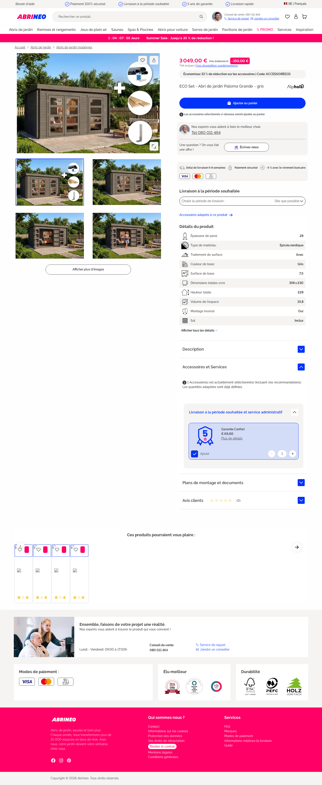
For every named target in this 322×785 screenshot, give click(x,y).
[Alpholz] (295, 86)
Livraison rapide (242, 4)
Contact (153, 726)
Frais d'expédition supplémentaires (217, 65)
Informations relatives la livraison (248, 741)
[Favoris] (287, 16)
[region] (86, 163)
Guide (228, 745)
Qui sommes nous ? (166, 717)
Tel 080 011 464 (206, 132)
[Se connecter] (296, 16)
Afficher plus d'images (88, 269)
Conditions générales (163, 757)
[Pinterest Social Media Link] (69, 760)
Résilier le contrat (162, 746)
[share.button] (154, 60)
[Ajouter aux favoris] (142, 60)
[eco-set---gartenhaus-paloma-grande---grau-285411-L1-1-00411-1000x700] (88, 103)
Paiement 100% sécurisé (87, 4)
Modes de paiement (238, 736)
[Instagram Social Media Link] (61, 760)
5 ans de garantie (200, 4)
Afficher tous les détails (197, 330)
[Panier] (304, 16)
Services (232, 717)
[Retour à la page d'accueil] (31, 16)
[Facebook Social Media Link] (53, 760)
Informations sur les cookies (168, 731)
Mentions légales (160, 752)
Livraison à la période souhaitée (146, 4)
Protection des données (165, 736)
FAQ (227, 726)
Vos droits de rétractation (166, 741)
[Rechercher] (202, 17)
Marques (230, 731)
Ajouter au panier (245, 103)
